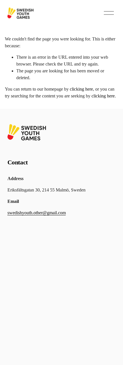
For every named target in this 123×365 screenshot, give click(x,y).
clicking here (81, 89)
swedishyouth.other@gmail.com (36, 212)
